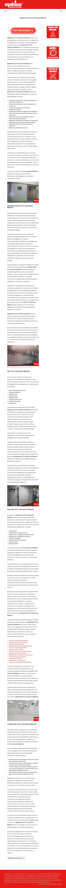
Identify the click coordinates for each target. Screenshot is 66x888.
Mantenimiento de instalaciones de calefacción (21, 655)
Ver (23, 858)
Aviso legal (41, 884)
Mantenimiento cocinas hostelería (17, 660)
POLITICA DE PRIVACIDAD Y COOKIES (53, 884)
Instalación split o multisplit (16, 649)
